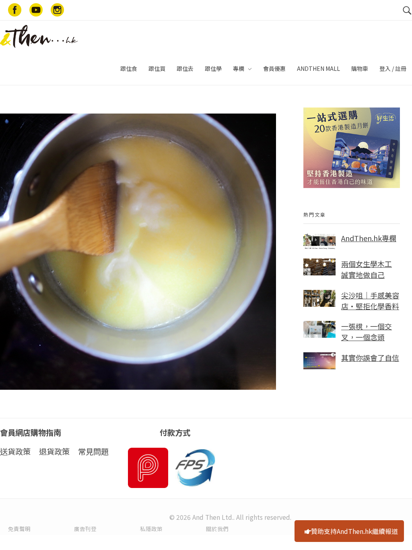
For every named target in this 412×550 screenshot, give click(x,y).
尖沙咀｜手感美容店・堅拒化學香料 (370, 300)
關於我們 (217, 529)
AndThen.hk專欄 (368, 238)
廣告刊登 (85, 529)
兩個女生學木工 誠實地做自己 (366, 269)
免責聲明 (19, 529)
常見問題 (93, 451)
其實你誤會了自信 (370, 357)
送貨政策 (15, 451)
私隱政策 (151, 529)
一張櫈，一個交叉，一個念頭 (366, 331)
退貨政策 (54, 451)
